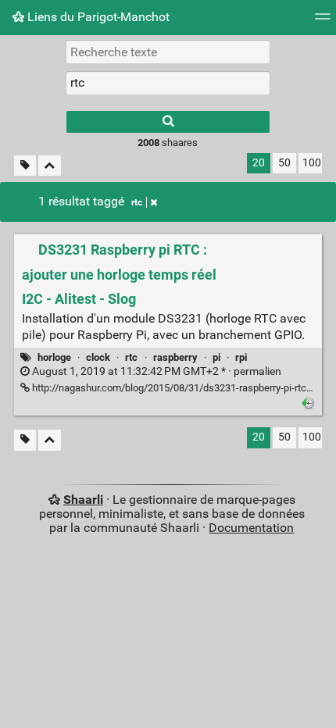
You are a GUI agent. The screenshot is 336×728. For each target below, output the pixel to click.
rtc (136, 202)
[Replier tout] (49, 166)
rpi (241, 357)
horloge (54, 357)
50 (284, 163)
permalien (155, 371)
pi (216, 357)
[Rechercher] (168, 122)
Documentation (251, 527)
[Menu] (322, 21)
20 (258, 163)
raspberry (175, 357)
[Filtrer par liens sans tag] (25, 166)
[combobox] (168, 83)
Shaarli (83, 499)
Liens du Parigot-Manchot (97, 16)
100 (311, 163)
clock (98, 357)
